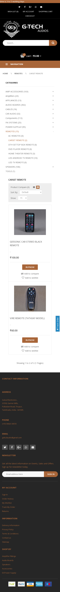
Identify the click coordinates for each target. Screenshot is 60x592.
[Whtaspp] (35, 7)
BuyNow (30, 267)
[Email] (41, 7)
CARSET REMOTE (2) (17, 140)
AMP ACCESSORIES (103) (17, 91)
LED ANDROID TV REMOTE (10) (23, 158)
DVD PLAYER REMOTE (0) (20, 149)
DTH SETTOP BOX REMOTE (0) (22, 144)
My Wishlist (7, 503)
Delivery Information (10, 525)
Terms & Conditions (10, 533)
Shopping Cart (45, 11)
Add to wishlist (31, 277)
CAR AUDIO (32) (13, 113)
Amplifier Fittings (9, 556)
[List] (37, 187)
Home (5, 73)
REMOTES (19, 73)
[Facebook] (25, 7)
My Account (28, 11)
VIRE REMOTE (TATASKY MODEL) (27, 318)
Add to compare (31, 273)
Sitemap (5, 542)
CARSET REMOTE (36, 73)
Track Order (57, 323)
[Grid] (34, 187)
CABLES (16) (11, 109)
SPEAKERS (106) (13, 167)
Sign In (5, 494)
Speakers (6, 564)
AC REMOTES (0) (16, 136)
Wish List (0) (13, 11)
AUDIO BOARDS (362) (16, 105)
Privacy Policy (8, 529)
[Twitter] (19, 7)
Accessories (7, 568)
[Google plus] (30, 7)
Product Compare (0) (20, 187)
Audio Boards (8, 560)
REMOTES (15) (12, 131)
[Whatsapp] (26, 447)
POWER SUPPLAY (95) (16, 127)
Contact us (6, 538)
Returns (5, 511)
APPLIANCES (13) (13, 100)
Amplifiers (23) (12, 96)
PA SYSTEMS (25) (13, 122)
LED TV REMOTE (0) (17, 162)
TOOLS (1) (10, 171)
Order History (8, 498)
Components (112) (14, 118)
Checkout (30, 16)
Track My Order (8, 507)
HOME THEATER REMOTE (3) (21, 153)
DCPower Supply (9, 573)
